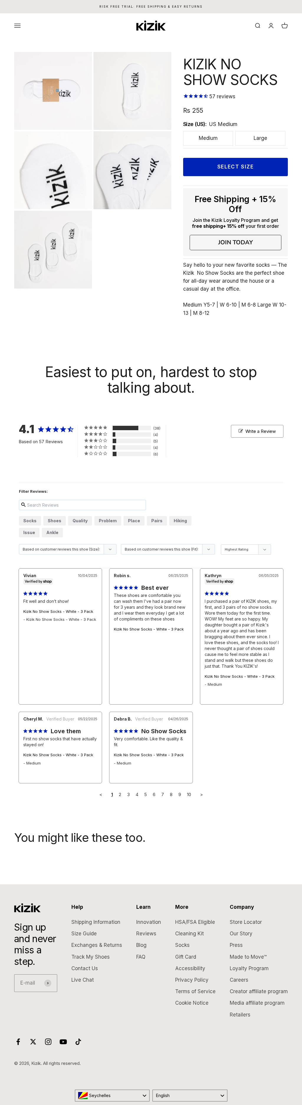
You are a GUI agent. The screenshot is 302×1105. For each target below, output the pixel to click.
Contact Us (84, 968)
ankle (52, 532)
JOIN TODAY (235, 242)
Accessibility (190, 968)
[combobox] (112, 1095)
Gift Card (185, 957)
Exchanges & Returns (96, 945)
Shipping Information (95, 922)
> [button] (201, 794)
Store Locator (246, 922)
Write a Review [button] (260, 431)
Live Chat (82, 980)
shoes (54, 520)
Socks (182, 945)
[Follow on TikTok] (78, 1042)
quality (80, 520)
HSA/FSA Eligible (195, 922)
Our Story (241, 934)
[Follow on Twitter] (33, 1042)
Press (236, 945)
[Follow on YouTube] (63, 1042)
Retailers (240, 1015)
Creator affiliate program (259, 991)
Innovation (148, 922)
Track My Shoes (90, 957)
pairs (157, 520)
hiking (180, 520)
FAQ (140, 957)
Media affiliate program (257, 1003)
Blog (141, 945)
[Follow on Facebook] (18, 1042)
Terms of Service (195, 991)
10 (189, 794)
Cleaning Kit (189, 934)
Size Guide (84, 934)
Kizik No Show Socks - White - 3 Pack (58, 611)
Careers (239, 980)
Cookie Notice (192, 1003)
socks (30, 520)
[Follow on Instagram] (48, 1042)
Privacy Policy (192, 980)
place (134, 520)
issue (29, 532)
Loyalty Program (249, 968)
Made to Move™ (248, 957)
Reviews (146, 934)
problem (108, 520)
